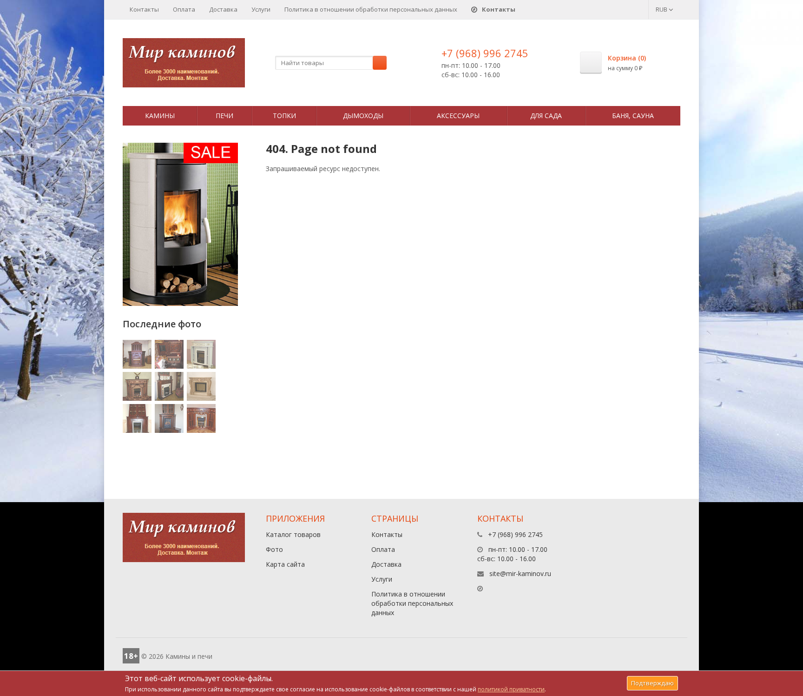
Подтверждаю (652, 683)
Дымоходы (363, 115)
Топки (284, 115)
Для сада (546, 115)
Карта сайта (285, 564)
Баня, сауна (633, 115)
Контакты (144, 9)
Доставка (223, 9)
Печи (224, 115)
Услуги (260, 9)
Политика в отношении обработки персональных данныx (370, 9)
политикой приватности (511, 689)
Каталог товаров (293, 534)
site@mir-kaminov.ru (520, 573)
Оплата (184, 9)
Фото (274, 549)
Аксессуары (458, 115)
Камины (160, 115)
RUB (662, 9)
